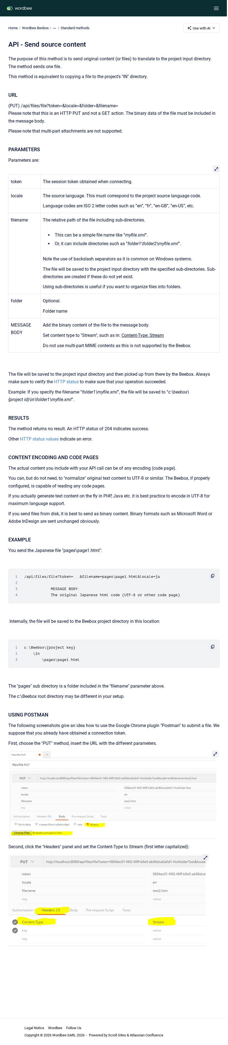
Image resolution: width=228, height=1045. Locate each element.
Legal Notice (34, 1028)
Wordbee (55, 1028)
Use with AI (201, 28)
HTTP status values (39, 439)
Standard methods (75, 28)
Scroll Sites (117, 1035)
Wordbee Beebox (35, 28)
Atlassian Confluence (146, 1035)
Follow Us (73, 1028)
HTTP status (66, 381)
